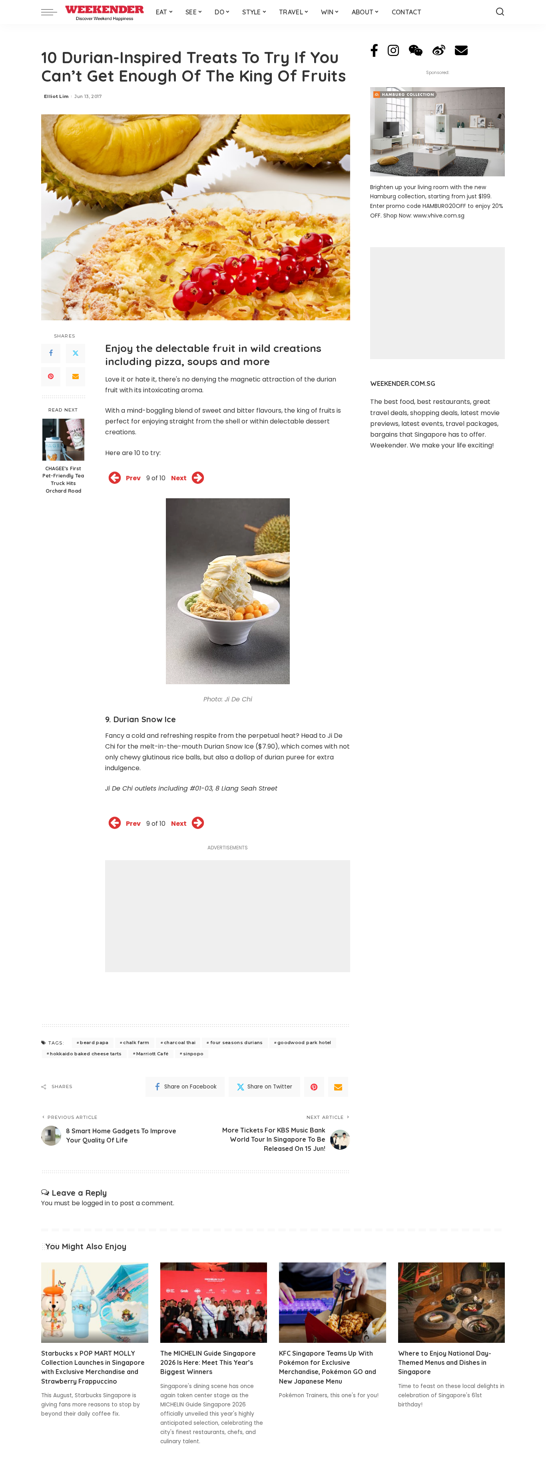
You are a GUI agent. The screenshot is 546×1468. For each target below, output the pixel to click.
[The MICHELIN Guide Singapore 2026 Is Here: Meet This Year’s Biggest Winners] (213, 1302)
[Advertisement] (227, 916)
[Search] (500, 12)
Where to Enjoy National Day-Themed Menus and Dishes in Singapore (444, 1362)
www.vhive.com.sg (438, 216)
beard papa (94, 1042)
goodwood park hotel (304, 1042)
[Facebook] (50, 353)
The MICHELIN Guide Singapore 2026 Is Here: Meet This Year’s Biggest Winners (208, 1362)
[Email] (75, 376)
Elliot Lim (56, 96)
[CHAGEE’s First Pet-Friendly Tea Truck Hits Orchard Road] (63, 440)
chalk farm (136, 1042)
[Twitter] (75, 353)
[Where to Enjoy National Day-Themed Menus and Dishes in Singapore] (451, 1302)
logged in (96, 1203)
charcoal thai (179, 1042)
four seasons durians (236, 1042)
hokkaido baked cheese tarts (86, 1054)
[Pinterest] (50, 376)
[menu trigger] (53, 12)
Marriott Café (152, 1054)
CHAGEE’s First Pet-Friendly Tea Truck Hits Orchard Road (63, 479)
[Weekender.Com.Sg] (104, 12)
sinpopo (193, 1054)
